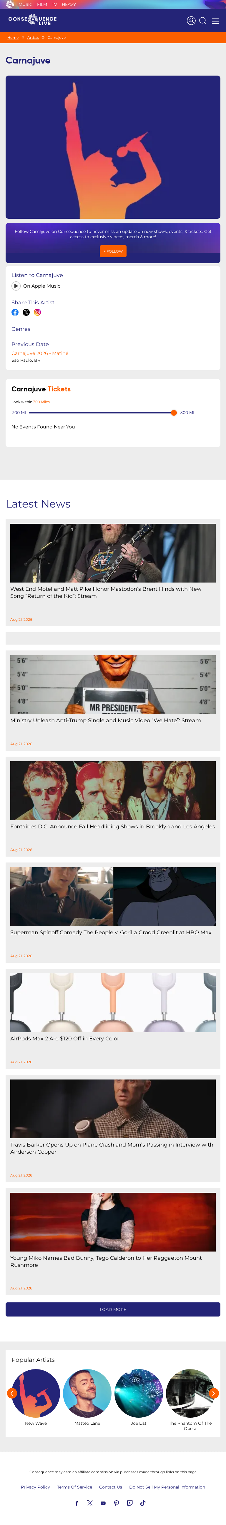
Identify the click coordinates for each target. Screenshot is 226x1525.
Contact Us (110, 1487)
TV (54, 4)
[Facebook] (84, 1502)
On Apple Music (41, 286)
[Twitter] (97, 1502)
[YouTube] (110, 1502)
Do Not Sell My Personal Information (167, 1487)
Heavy (69, 4)
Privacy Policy (35, 1487)
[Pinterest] (123, 1502)
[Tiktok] (150, 1502)
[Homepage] (35, 20)
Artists (33, 37)
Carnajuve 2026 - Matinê (40, 353)
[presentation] (12, 1393)
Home (13, 37)
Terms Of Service (74, 1487)
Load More (113, 1309)
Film (42, 4)
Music (25, 4)
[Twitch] (136, 1502)
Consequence (10, 4)
